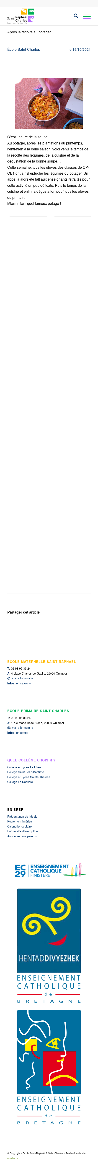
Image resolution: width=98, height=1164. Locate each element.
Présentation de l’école (22, 816)
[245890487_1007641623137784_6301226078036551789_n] (49, 103)
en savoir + (23, 683)
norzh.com (13, 1158)
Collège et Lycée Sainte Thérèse (28, 777)
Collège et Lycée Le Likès (24, 767)
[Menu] (84, 16)
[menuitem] (73, 16)
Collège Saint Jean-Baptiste (25, 772)
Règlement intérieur (20, 821)
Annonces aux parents (22, 836)
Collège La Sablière (20, 782)
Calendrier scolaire (19, 826)
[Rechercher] (73, 16)
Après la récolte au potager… (30, 32)
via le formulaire (22, 678)
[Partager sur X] (38, 624)
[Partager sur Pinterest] (59, 624)
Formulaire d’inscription (22, 831)
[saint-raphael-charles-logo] (40, 16)
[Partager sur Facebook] (17, 624)
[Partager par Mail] (80, 624)
